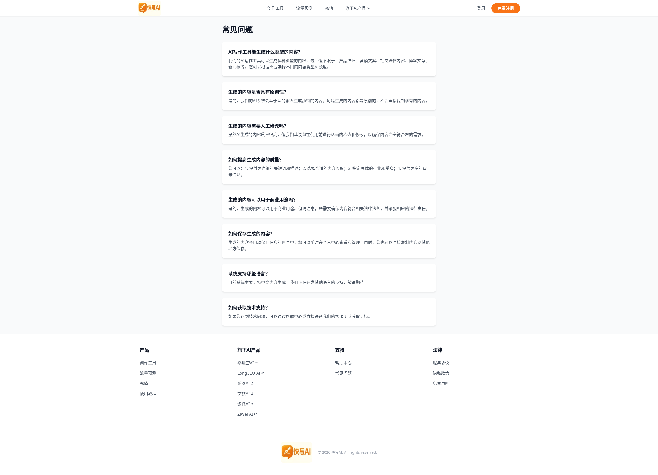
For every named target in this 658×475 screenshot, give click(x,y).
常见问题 (343, 373)
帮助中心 (343, 363)
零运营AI (245, 363)
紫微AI (243, 404)
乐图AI (243, 383)
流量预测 (304, 8)
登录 (481, 8)
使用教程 (148, 393)
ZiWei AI (245, 414)
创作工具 (275, 8)
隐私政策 (441, 373)
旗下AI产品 (355, 8)
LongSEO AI (248, 373)
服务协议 (441, 363)
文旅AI (243, 393)
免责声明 (441, 383)
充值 (329, 8)
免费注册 (506, 8)
